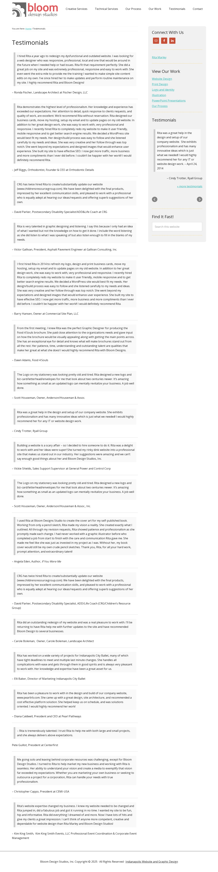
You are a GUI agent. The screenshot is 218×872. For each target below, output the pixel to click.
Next (199, 199)
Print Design (160, 84)
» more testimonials (189, 186)
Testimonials (164, 120)
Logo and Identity (163, 90)
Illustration (159, 95)
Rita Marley (159, 57)
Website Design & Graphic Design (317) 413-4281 (36, 9)
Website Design (162, 79)
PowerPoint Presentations (169, 100)
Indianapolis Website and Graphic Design (152, 861)
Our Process (160, 106)
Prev (154, 199)
